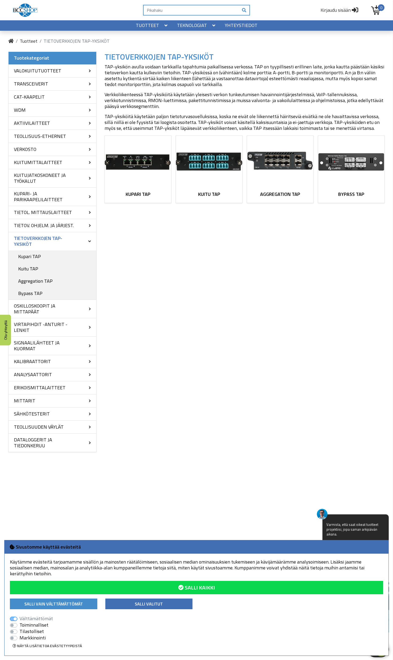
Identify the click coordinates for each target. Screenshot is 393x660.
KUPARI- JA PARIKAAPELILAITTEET (38, 196)
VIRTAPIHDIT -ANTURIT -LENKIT (40, 327)
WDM (20, 110)
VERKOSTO (25, 149)
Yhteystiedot (241, 25)
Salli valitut (149, 604)
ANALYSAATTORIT (33, 374)
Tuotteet (147, 25)
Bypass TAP (30, 293)
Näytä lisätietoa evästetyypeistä (49, 646)
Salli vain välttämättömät (53, 604)
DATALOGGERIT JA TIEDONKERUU (33, 442)
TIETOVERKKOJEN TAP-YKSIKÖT (38, 241)
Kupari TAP (29, 256)
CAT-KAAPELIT (29, 96)
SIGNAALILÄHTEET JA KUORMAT (37, 345)
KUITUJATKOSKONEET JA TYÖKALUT (40, 178)
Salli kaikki (199, 587)
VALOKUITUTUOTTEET (37, 70)
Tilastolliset (32, 631)
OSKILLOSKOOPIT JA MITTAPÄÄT (34, 308)
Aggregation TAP (35, 281)
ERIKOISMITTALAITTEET (40, 387)
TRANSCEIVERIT (31, 83)
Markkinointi (33, 638)
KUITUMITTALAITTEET (38, 162)
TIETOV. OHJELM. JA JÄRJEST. (44, 225)
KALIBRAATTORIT (32, 361)
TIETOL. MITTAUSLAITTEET (43, 212)
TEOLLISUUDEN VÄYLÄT (39, 426)
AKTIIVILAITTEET (32, 123)
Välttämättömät (36, 619)
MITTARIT (24, 400)
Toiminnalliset (34, 625)
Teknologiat (192, 25)
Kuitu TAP (28, 268)
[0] (375, 10)
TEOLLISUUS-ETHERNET (40, 136)
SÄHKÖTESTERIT (32, 413)
